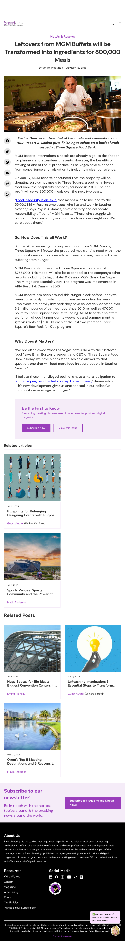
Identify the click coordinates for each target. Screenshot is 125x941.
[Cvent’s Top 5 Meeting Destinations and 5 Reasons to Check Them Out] (32, 726)
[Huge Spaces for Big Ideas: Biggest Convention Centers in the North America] (32, 648)
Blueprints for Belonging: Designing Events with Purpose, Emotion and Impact (32, 515)
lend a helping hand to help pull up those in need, (53, 381)
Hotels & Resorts (62, 37)
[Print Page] (7, 194)
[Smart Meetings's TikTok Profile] (75, 876)
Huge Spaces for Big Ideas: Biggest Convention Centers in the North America (31, 685)
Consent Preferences (62, 936)
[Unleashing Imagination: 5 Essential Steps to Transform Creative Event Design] (93, 648)
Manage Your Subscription (20, 908)
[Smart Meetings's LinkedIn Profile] (51, 876)
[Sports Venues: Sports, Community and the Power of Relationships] (32, 556)
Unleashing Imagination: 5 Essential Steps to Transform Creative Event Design (90, 685)
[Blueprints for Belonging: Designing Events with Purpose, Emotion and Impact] (32, 477)
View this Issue (68, 428)
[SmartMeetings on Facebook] (7, 140)
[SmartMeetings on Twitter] (7, 151)
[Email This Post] (7, 173)
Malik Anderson (17, 602)
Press (7, 897)
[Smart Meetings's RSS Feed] (81, 876)
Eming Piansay (16, 694)
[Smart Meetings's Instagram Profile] (62, 876)
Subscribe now (36, 428)
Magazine (10, 887)
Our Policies (11, 902)
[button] (115, 931)
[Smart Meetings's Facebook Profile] (56, 876)
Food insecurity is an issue (36, 200)
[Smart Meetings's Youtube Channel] (69, 876)
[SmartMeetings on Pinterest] (7, 162)
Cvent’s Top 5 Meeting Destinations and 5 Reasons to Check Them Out (31, 763)
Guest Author (15, 523)
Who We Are (12, 876)
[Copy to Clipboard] (7, 183)
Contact (8, 882)
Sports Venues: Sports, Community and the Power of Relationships (30, 594)
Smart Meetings (13, 23)
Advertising (11, 892)
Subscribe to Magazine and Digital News (92, 803)
